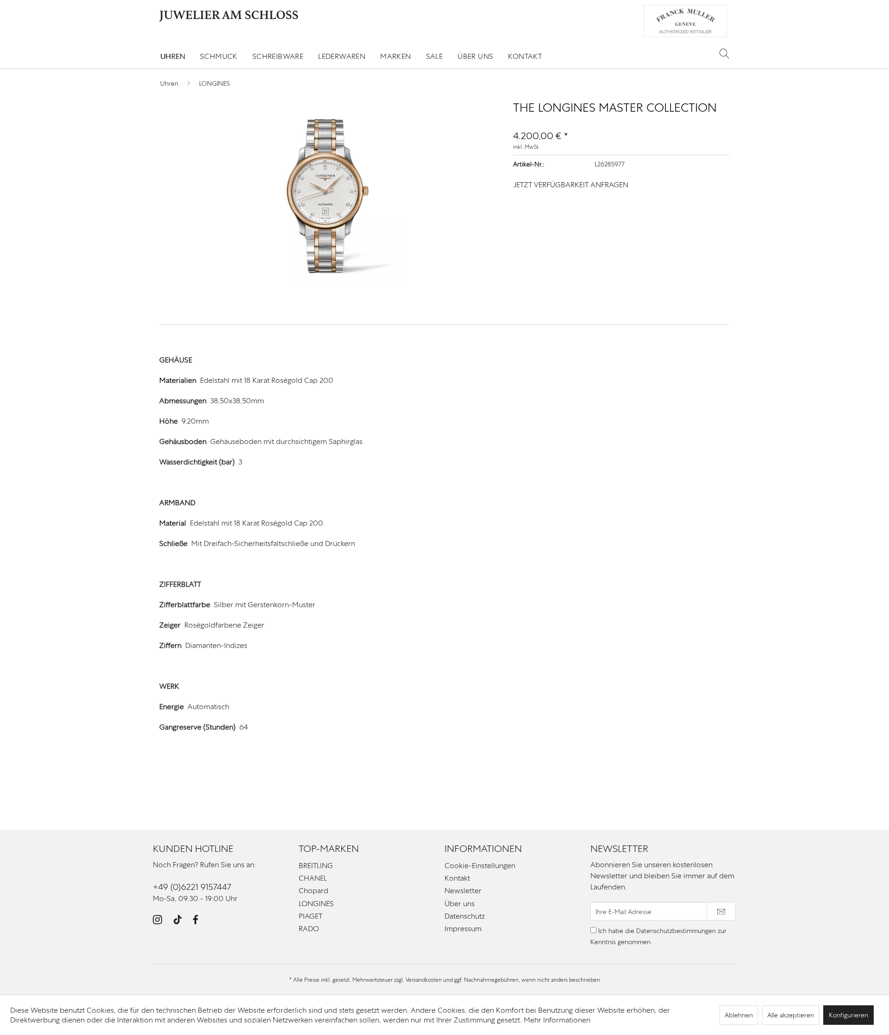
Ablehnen (739, 1015)
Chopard (313, 890)
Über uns (459, 903)
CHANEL (313, 878)
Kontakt (457, 878)
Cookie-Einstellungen (479, 865)
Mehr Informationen (557, 1020)
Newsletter (463, 890)
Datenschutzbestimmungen (676, 931)
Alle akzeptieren (790, 1015)
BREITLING (316, 865)
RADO (309, 928)
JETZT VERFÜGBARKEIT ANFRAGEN (570, 185)
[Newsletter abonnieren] (721, 911)
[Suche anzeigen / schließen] (724, 53)
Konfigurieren (848, 1015)
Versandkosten (424, 980)
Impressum (463, 928)
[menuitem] (173, 56)
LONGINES (316, 903)
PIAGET (310, 916)
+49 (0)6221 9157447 (192, 887)
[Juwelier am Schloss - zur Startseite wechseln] (228, 16)
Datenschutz (464, 916)
